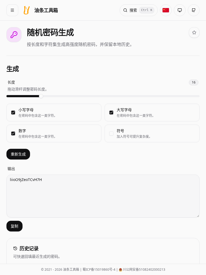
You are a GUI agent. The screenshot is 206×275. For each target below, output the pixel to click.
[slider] (41, 96)
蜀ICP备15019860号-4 (99, 269)
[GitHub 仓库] (194, 10)
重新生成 (18, 154)
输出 (11, 168)
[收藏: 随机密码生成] (194, 32)
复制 (14, 226)
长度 (11, 82)
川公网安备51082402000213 (144, 269)
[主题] (180, 10)
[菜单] (12, 10)
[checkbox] (13, 112)
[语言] (166, 10)
